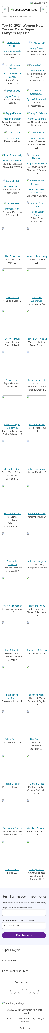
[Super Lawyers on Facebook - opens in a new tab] (13, 991)
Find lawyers (24, 935)
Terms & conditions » (16, 1018)
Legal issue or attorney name (17, 907)
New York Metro (25, 17)
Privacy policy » (36, 1018)
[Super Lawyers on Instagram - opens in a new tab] (20, 991)
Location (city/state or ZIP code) (18, 920)
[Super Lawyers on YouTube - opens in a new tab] (28, 991)
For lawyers (9, 960)
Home (4, 17)
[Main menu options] (5, 9)
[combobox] (24, 912)
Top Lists (12, 17)
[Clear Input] (42, 912)
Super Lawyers (11, 950)
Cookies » (24, 1021)
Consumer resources (15, 971)
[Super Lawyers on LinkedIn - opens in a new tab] (36, 991)
